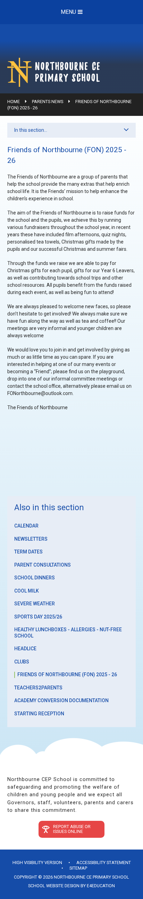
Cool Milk (26, 591)
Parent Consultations (42, 565)
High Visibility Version (37, 862)
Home (13, 101)
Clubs (21, 661)
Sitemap (78, 868)
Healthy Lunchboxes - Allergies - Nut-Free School (68, 633)
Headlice (25, 648)
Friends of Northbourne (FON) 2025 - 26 (67, 674)
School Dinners (34, 577)
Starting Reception (39, 713)
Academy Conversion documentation (61, 700)
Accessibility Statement (103, 862)
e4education (101, 885)
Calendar (26, 526)
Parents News (47, 101)
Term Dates (28, 551)
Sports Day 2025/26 (38, 617)
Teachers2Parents (38, 687)
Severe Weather (34, 603)
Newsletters (31, 539)
